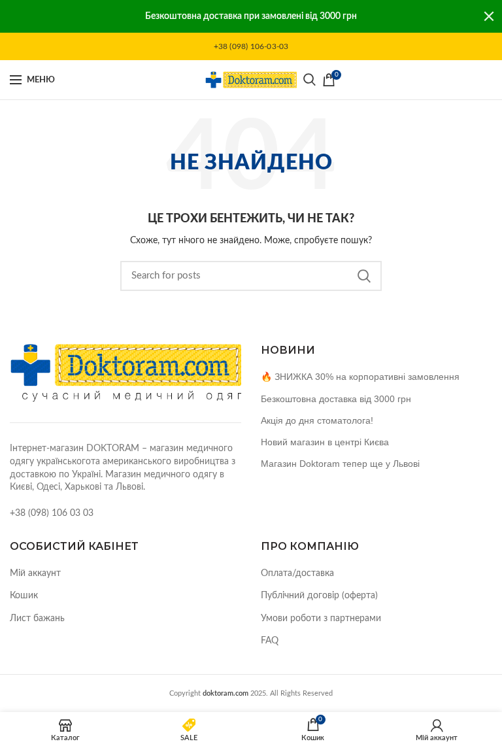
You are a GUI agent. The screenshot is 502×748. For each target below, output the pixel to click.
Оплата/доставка (297, 573)
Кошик (24, 595)
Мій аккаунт (35, 573)
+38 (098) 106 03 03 (51, 513)
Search (364, 276)
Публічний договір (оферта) (319, 595)
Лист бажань (37, 618)
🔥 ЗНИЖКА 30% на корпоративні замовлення (360, 376)
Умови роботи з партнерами (321, 618)
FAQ (269, 640)
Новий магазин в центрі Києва (325, 442)
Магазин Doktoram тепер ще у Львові (340, 463)
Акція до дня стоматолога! (317, 420)
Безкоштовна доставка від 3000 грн (336, 399)
